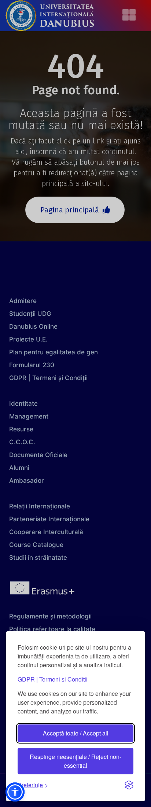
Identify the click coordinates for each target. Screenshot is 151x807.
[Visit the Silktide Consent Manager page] (129, 785)
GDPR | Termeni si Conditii (53, 679)
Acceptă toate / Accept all (75, 733)
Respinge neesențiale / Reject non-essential (75, 761)
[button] (15, 792)
